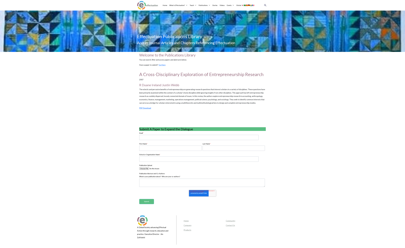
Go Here (162, 65)
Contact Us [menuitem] (230, 225)
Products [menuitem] (187, 230)
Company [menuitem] (187, 225)
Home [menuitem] (186, 221)
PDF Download (145, 108)
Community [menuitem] (230, 221)
